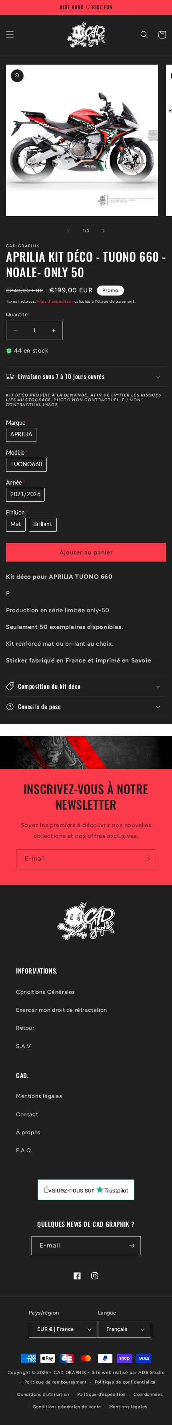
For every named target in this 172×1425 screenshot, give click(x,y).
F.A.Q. (24, 1150)
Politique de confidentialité (125, 1382)
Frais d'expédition (55, 301)
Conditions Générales (45, 992)
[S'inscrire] (147, 858)
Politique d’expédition (101, 1394)
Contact (27, 1114)
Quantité (17, 314)
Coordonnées (148, 1394)
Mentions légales (39, 1096)
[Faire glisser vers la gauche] (68, 231)
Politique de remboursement (55, 1382)
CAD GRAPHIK (70, 1372)
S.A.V (23, 1046)
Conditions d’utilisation (43, 1394)
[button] (10, 34)
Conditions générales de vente (67, 1406)
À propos (28, 1132)
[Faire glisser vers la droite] (103, 231)
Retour (25, 1028)
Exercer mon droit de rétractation (61, 1010)
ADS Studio (151, 1372)
